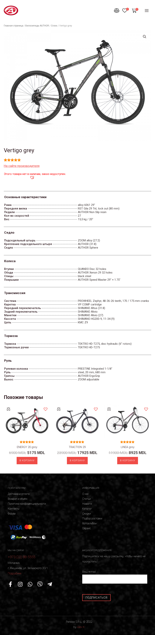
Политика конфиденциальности (27, 503)
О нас (85, 493)
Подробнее (14, 573)
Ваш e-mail (89, 571)
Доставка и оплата (18, 493)
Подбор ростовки (92, 518)
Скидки (86, 513)
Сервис (86, 528)
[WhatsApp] (30, 584)
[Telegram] (49, 584)
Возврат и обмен (17, 498)
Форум (12, 513)
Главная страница (13, 25)
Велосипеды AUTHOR (37, 25)
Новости (87, 503)
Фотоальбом (89, 523)
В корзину (27, 460)
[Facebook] (10, 584)
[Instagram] (20, 584)
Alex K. (81, 627)
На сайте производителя (22, 166)
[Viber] (40, 584)
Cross (54, 25)
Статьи (86, 498)
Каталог (87, 508)
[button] (32, 177)
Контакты (13, 508)
